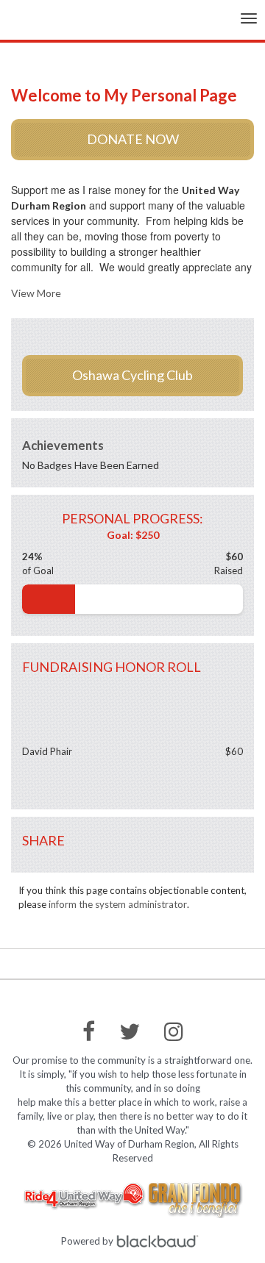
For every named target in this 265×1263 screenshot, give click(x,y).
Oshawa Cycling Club (132, 375)
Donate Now (133, 139)
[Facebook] (88, 1031)
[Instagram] (173, 1031)
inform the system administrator (118, 904)
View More (36, 293)
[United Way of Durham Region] (35, 24)
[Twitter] (129, 1031)
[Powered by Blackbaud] (160, 1241)
